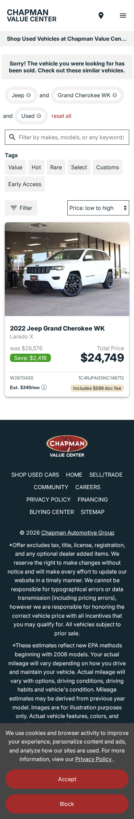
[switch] (123, 15)
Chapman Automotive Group (77, 532)
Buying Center (52, 511)
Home (74, 474)
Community (51, 487)
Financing (93, 499)
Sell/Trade (106, 474)
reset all (61, 115)
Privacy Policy (48, 499)
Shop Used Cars (35, 474)
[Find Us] (101, 15)
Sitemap (92, 511)
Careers (87, 487)
